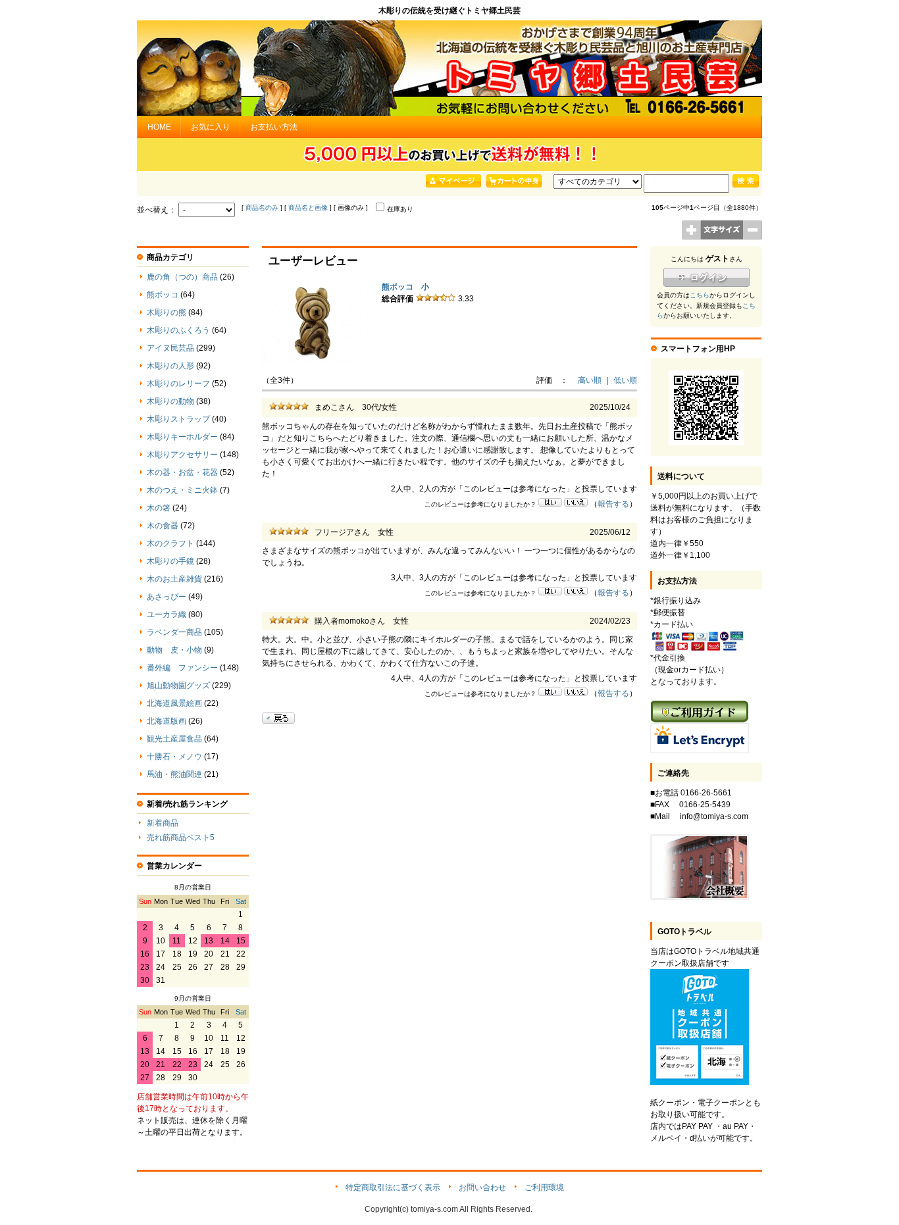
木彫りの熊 (166, 312)
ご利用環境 (544, 1187)
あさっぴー (166, 596)
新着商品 (162, 823)
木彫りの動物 (170, 401)
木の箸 (158, 507)
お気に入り (210, 127)
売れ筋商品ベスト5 (181, 837)
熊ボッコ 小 (405, 286)
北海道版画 (166, 721)
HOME (159, 127)
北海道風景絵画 (174, 703)
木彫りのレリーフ (178, 383)
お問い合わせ (482, 1187)
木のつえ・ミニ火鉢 (182, 490)
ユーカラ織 (166, 614)
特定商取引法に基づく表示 (393, 1187)
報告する (613, 504)
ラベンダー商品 (174, 632)
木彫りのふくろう (178, 330)
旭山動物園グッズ (178, 685)
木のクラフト (170, 543)
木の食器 (162, 525)
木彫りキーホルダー (182, 436)
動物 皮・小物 (174, 650)
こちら (699, 295)
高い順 (590, 380)
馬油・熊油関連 (174, 774)
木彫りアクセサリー (182, 454)
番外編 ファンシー (182, 667)
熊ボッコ (162, 294)
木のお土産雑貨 (174, 579)
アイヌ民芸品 (170, 348)
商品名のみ (261, 207)
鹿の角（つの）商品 (182, 277)
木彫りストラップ (178, 419)
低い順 (625, 380)
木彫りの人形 (170, 365)
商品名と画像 (308, 207)
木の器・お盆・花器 (182, 472)
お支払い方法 (273, 127)
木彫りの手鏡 (170, 561)
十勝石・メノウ (174, 756)
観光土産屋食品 (174, 738)
